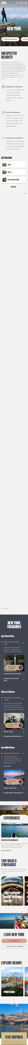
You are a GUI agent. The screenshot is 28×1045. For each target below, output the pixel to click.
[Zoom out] (25, 196)
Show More (13, 187)
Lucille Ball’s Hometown (13, 793)
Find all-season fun (11, 39)
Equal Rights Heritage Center (12, 699)
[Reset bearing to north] (25, 198)
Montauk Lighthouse (11, 753)
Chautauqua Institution (12, 736)
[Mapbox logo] (5, 608)
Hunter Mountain (10, 788)
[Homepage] (4, 3)
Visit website (13, 941)
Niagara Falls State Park (11, 679)
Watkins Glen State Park (11, 643)
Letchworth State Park (12, 674)
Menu (21, 3)
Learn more (7, 766)
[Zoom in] (25, 193)
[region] (14, 401)
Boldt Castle (8, 732)
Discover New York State (15, 946)
